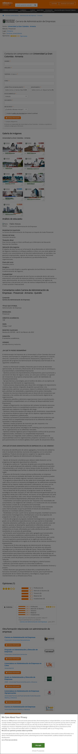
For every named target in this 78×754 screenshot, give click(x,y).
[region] (39, 734)
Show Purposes (38, 751)
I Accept (38, 745)
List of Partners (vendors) (9, 740)
